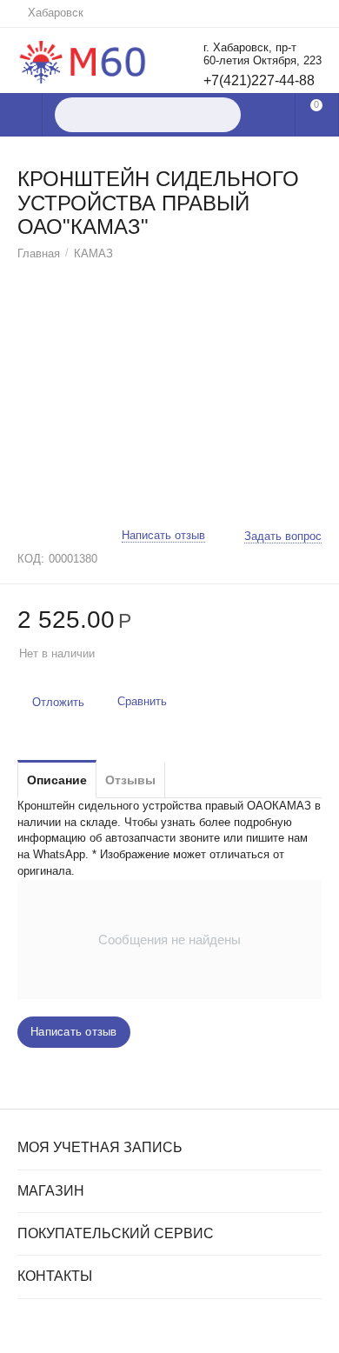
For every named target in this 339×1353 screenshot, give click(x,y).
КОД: (30, 558)
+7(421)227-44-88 (259, 80)
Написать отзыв (163, 536)
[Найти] (223, 114)
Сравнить (142, 701)
